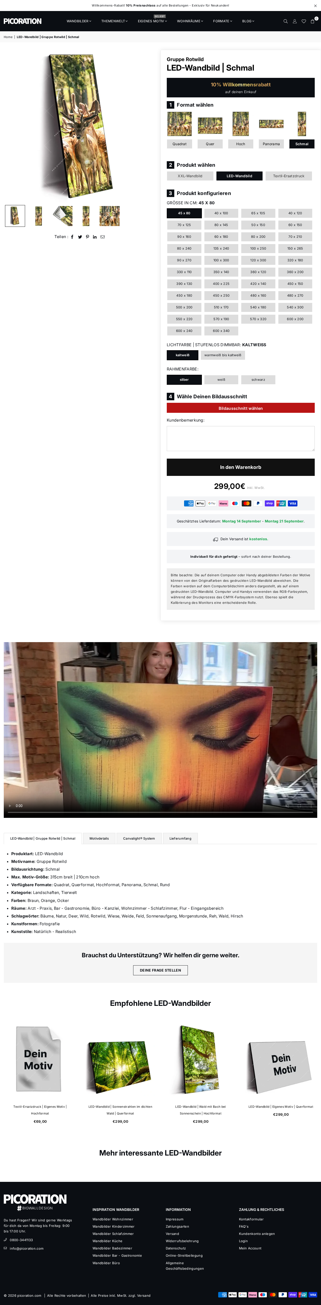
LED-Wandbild (239, 176)
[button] (312, 21)
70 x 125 (184, 225)
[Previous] (10, 126)
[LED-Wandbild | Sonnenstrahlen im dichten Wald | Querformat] (120, 1059)
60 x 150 (295, 225)
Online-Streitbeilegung (184, 1255)
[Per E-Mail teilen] (103, 236)
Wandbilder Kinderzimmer (113, 1226)
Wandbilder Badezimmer (112, 1248)
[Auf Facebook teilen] (72, 236)
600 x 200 (295, 319)
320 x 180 (295, 260)
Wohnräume (188, 21)
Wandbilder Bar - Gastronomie (117, 1255)
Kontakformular (251, 1219)
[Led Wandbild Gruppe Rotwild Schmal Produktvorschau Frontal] (39, 216)
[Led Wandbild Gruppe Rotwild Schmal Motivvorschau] (86, 216)
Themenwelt (113, 21)
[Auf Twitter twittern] (80, 236)
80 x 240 (184, 248)
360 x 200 (295, 272)
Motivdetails (99, 838)
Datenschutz (176, 1248)
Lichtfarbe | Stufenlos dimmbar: (216, 344)
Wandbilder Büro (106, 1263)
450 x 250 (221, 295)
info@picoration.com (26, 1248)
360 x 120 (258, 272)
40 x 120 (295, 213)
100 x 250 (258, 248)
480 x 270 (295, 295)
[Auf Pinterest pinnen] (88, 236)
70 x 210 (295, 237)
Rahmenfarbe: (182, 368)
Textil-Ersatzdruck (289, 176)
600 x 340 (221, 331)
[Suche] (285, 21)
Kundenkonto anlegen (257, 1234)
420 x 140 (258, 284)
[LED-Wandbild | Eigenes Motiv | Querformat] (281, 1059)
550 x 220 (184, 319)
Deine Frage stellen (160, 970)
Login (243, 1241)
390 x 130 (184, 284)
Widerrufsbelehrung (182, 1241)
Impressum (175, 1219)
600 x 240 (184, 331)
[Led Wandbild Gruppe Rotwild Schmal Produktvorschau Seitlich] (15, 216)
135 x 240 (221, 248)
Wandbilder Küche (107, 1241)
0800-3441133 (21, 1240)
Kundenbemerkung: (185, 420)
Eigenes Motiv (151, 19)
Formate (221, 21)
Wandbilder (78, 21)
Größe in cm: (191, 202)
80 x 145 (221, 225)
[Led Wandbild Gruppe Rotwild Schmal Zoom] (110, 216)
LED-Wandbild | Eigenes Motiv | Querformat (281, 1106)
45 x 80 (184, 213)
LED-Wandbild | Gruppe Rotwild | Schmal (42, 838)
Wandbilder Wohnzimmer (113, 1219)
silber (184, 380)
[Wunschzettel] (303, 21)
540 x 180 (258, 307)
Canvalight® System (139, 838)
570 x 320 (258, 319)
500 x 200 (184, 307)
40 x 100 (221, 213)
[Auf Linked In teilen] (95, 236)
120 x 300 (258, 260)
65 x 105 (258, 213)
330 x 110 (184, 272)
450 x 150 (295, 284)
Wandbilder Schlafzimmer (113, 1234)
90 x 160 (184, 237)
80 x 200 (258, 237)
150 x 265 (295, 248)
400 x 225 (221, 284)
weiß (221, 380)
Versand (172, 1234)
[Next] (149, 126)
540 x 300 (295, 307)
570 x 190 (221, 319)
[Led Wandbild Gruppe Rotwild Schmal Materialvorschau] (62, 216)
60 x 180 (221, 237)
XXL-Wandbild (190, 176)
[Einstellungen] (294, 21)
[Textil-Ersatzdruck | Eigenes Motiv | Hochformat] (40, 1059)
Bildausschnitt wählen (241, 408)
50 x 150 (258, 225)
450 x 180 (184, 295)
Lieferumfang (180, 838)
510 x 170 (221, 307)
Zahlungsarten (177, 1226)
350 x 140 (221, 272)
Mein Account (250, 1248)
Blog (247, 21)
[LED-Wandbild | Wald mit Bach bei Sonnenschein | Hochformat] (201, 1059)
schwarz (258, 380)
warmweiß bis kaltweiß (223, 355)
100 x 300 (221, 260)
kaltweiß (183, 355)
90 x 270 (184, 260)
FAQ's (244, 1226)
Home (8, 37)
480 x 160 (258, 295)
